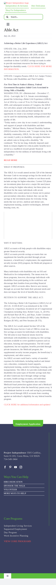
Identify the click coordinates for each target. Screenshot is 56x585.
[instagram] (21, 467)
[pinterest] (10, 467)
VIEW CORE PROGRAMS (17, 541)
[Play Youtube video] (28, 225)
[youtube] (15, 467)
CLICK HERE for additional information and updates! (27, 404)
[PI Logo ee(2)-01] (16, 3)
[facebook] (5, 467)
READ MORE (10, 160)
